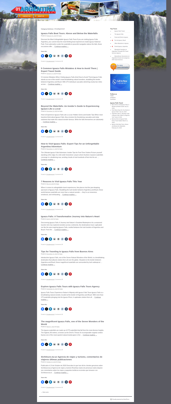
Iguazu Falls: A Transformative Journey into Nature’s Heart (70, 216)
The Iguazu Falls (118, 34)
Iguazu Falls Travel (119, 31)
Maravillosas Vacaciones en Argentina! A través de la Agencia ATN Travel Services (121, 57)
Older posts (45, 392)
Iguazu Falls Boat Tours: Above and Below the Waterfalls (69, 33)
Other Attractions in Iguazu (121, 43)
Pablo (60, 36)
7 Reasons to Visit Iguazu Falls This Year (61, 181)
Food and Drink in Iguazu (121, 37)
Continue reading (61, 46)
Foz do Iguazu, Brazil (120, 40)
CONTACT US (26, 16)
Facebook (113, 99)
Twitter (112, 95)
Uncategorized (50, 61)
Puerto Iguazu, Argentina (121, 46)
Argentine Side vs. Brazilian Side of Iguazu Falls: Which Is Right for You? (121, 115)
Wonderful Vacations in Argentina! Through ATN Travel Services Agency (120, 51)
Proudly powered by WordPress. (121, 399)
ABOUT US (41, 16)
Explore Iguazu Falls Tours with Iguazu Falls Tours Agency (70, 286)
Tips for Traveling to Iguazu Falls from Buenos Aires (67, 251)
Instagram (113, 97)
